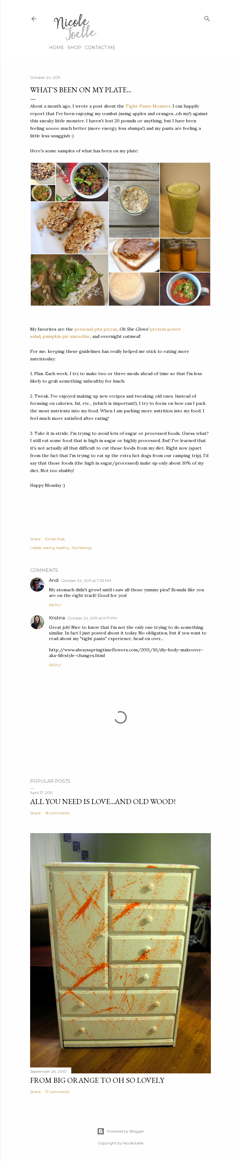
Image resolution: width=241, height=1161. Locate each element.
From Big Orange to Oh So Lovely (97, 1080)
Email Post (55, 539)
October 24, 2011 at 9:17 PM (92, 618)
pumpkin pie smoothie (66, 336)
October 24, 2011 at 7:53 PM (86, 580)
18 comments (57, 813)
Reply (55, 605)
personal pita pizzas (95, 329)
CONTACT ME (100, 47)
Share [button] (35, 539)
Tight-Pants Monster (148, 106)
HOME (56, 47)
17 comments (57, 1091)
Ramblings (82, 547)
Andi (54, 580)
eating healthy (56, 547)
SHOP (74, 47)
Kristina (57, 618)
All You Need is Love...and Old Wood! (103, 801)
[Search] (207, 17)
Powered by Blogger (125, 1131)
